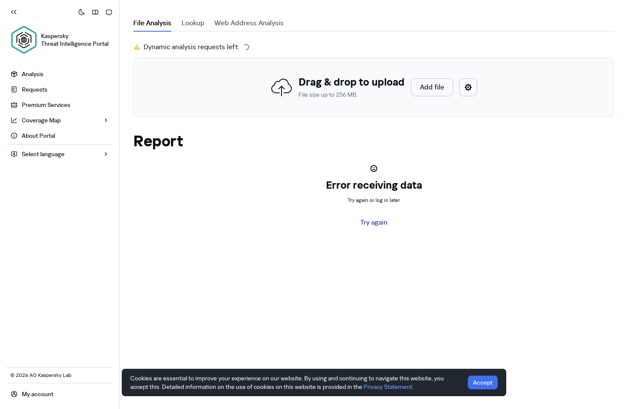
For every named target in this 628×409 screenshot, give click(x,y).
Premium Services (46, 104)
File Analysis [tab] (152, 23)
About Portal (38, 135)
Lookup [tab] (193, 23)
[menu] (59, 106)
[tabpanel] (373, 79)
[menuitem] (59, 74)
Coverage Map (41, 120)
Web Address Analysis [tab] (249, 23)
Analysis (33, 74)
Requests (34, 89)
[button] (374, 87)
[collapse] (14, 12)
